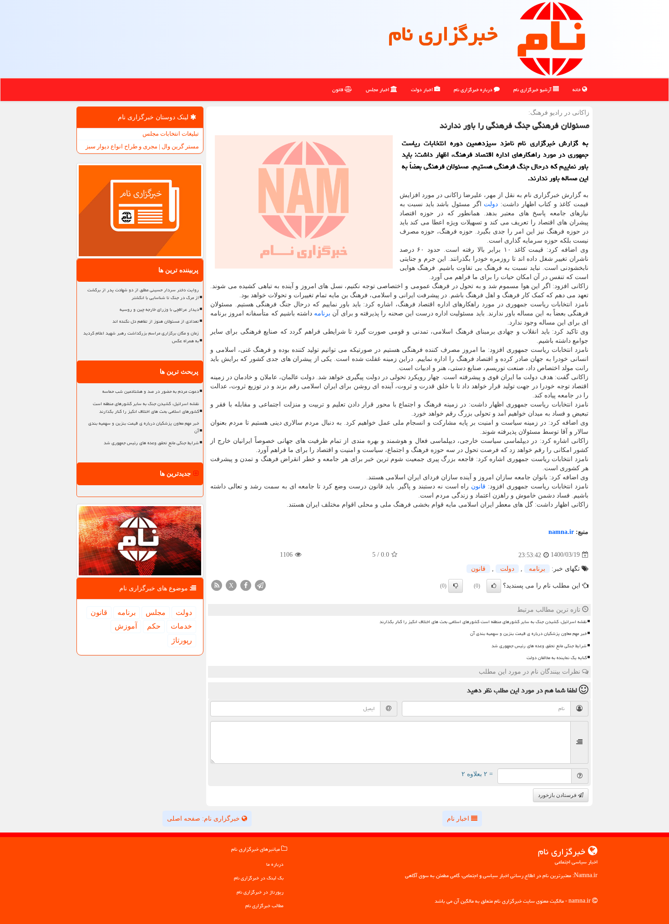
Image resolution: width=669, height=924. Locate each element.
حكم (154, 626)
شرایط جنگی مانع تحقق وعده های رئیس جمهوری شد (539, 645)
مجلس (156, 612)
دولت (491, 204)
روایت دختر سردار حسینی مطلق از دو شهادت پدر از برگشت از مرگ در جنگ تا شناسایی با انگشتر (143, 293)
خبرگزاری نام (443, 33)
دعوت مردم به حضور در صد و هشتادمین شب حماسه (150, 391)
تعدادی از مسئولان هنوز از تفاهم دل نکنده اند (155, 321)
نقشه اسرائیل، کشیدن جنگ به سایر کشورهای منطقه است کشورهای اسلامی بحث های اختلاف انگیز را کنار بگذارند (483, 621)
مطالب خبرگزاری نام (264, 905)
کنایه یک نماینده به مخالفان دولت (557, 657)
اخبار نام (459, 818)
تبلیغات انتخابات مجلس (170, 133)
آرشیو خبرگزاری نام (533, 89)
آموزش (126, 626)
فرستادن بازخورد (558, 795)
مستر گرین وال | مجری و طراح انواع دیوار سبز (142, 146)
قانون (338, 89)
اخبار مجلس (378, 89)
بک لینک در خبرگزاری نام (259, 878)
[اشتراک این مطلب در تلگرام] (260, 584)
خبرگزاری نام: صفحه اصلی (204, 818)
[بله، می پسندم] (494, 586)
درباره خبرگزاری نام (474, 89)
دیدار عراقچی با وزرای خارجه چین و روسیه (159, 309)
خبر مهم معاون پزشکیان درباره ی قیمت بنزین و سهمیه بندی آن (528, 633)
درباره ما (275, 864)
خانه (577, 89)
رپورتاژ (182, 640)
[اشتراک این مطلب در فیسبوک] (245, 584)
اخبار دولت (422, 89)
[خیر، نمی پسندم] (455, 586)
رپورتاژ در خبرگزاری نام (260, 892)
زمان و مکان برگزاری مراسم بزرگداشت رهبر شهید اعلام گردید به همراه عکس (141, 337)
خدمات (181, 626)
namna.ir (561, 531)
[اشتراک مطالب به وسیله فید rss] (216, 584)
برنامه (322, 313)
